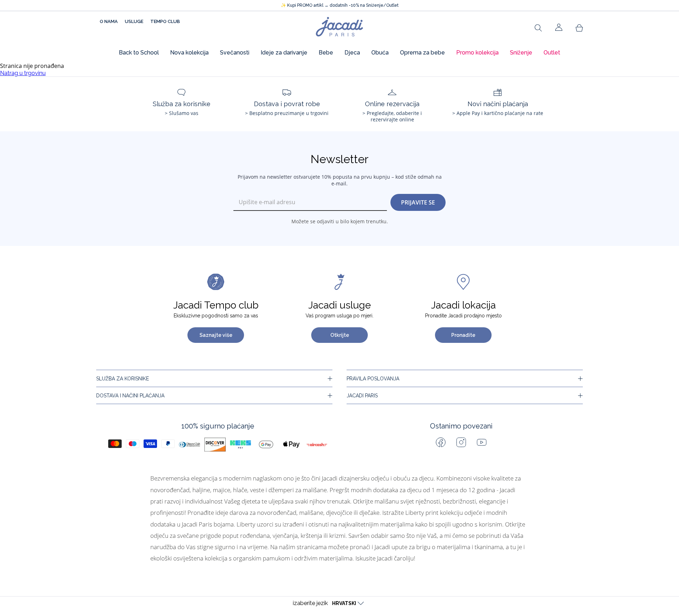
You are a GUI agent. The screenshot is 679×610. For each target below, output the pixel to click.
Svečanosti (234, 52)
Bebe (326, 52)
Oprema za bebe (422, 52)
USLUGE (134, 21)
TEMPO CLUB (165, 21)
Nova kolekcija (189, 52)
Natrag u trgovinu (23, 73)
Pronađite (463, 335)
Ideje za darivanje (284, 52)
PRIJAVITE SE (418, 202)
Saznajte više (215, 335)
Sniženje (521, 52)
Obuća (380, 52)
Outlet (552, 52)
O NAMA (109, 21)
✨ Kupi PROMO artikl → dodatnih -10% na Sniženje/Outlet (340, 5)
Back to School (139, 52)
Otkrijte (339, 335)
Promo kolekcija (477, 52)
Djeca (352, 52)
